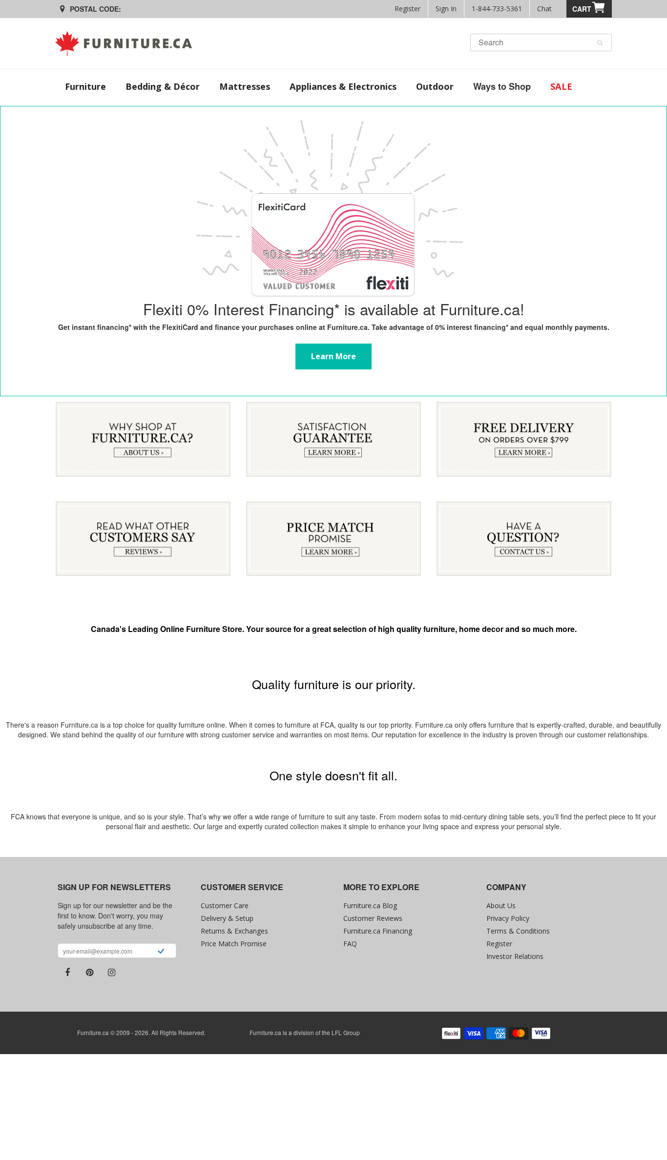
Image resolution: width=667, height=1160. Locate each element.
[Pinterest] (89, 972)
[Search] (600, 43)
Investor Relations (514, 956)
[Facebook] (67, 972)
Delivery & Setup (227, 918)
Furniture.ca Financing (377, 931)
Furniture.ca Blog (370, 905)
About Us (501, 905)
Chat (544, 8)
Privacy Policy (507, 918)
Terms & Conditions (518, 931)
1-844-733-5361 (497, 8)
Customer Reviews (372, 918)
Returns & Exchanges (234, 931)
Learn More (333, 111)
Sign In (446, 8)
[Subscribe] (160, 952)
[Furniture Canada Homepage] (127, 43)
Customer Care (225, 905)
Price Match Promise (234, 943)
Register (407, 8)
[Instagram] (111, 972)
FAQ (350, 943)
